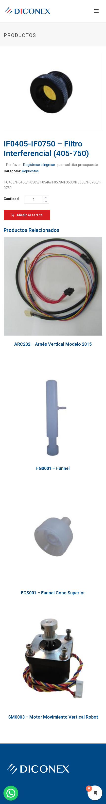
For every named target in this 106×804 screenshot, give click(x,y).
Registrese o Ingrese (39, 165)
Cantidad (11, 199)
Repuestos (30, 171)
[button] (10, 793)
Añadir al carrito (30, 215)
